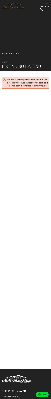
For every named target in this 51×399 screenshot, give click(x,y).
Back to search (12, 53)
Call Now (44, 6)
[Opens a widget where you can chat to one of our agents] (42, 395)
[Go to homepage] (21, 6)
